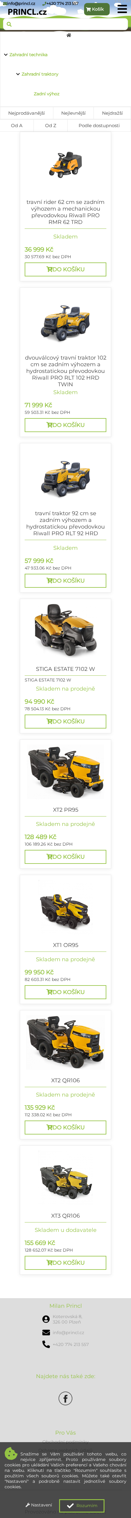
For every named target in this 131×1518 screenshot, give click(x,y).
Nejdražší (112, 113)
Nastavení (41, 1505)
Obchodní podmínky (65, 1442)
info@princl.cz (21, 3)
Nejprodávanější (26, 113)
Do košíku (68, 269)
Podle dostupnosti (99, 125)
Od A (17, 125)
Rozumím (86, 1505)
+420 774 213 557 (62, 3)
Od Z (50, 125)
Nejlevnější (73, 113)
